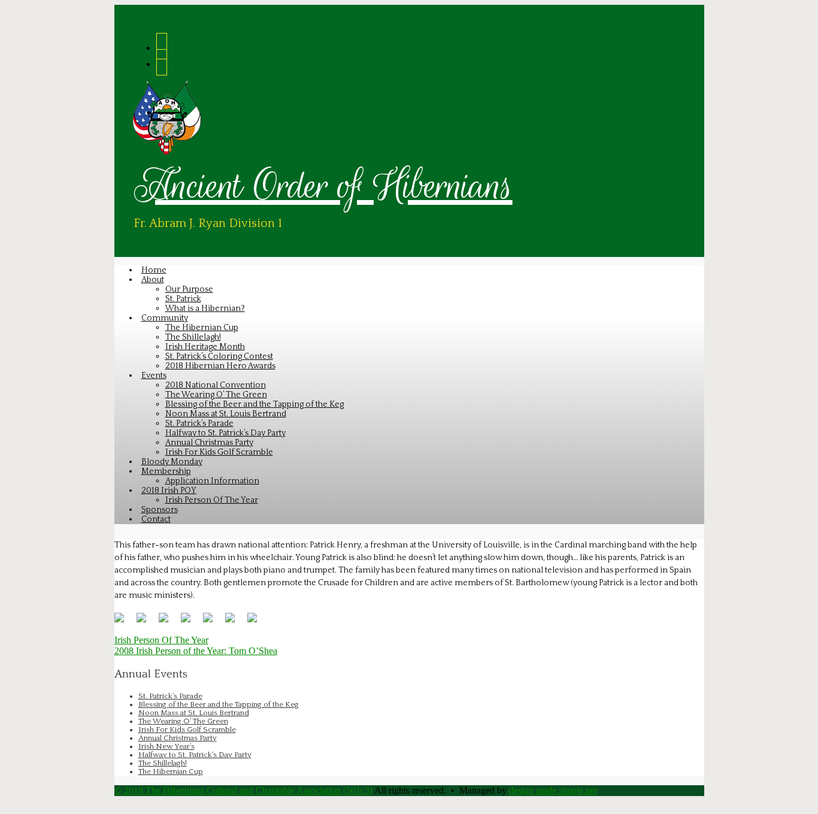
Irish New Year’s (166, 746)
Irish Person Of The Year (161, 640)
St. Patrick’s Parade (170, 696)
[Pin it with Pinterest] (190, 622)
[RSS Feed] (161, 46)
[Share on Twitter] (146, 622)
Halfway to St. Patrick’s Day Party (195, 755)
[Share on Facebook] (124, 622)
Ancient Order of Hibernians (323, 186)
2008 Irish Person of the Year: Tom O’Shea (195, 651)
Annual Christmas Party (177, 738)
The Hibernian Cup (170, 771)
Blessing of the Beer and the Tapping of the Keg (218, 704)
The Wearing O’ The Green (183, 721)
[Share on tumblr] (234, 622)
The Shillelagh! (162, 763)
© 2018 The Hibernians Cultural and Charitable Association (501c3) (243, 790)
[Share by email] (256, 622)
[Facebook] (161, 62)
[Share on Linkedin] (212, 622)
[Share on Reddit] (168, 622)
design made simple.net (553, 790)
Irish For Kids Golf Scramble (187, 729)
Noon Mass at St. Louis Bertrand (193, 713)
